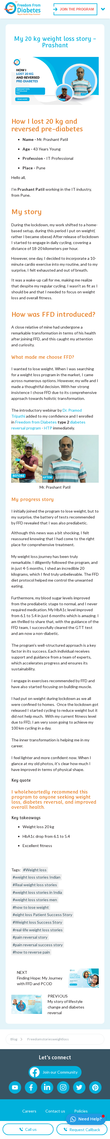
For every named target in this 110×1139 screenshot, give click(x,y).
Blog (13, 1039)
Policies (81, 1111)
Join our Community (60, 1072)
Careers (29, 1111)
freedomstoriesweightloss (48, 1039)
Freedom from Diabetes (36, 422)
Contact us (55, 1111)
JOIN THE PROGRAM (77, 9)
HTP (48, 428)
